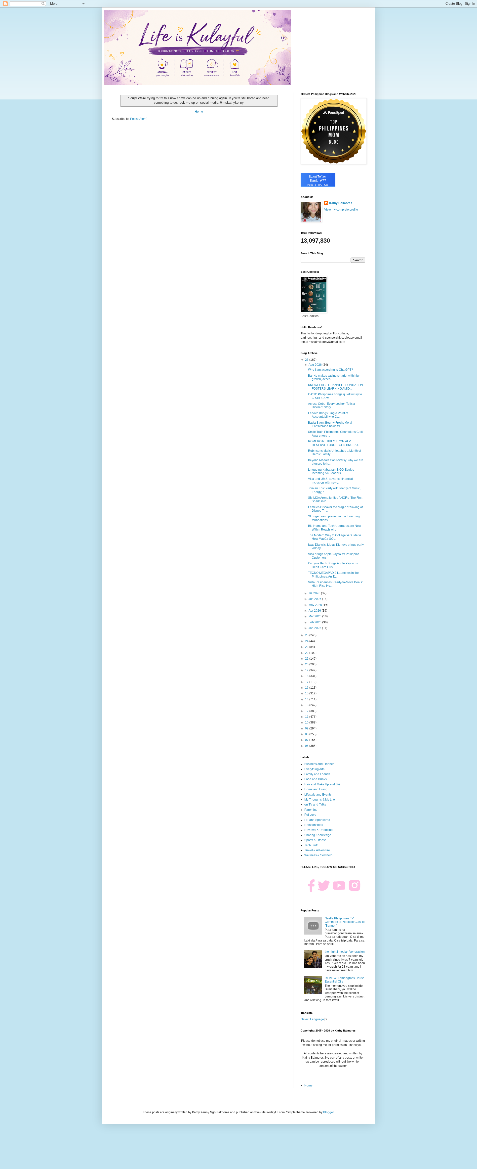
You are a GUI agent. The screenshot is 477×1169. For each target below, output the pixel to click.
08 (307, 734)
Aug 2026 (315, 364)
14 (307, 699)
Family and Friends (317, 774)
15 (307, 693)
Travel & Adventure (317, 850)
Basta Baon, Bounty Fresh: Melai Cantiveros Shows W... (330, 424)
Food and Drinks (315, 779)
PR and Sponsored (317, 820)
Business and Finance (319, 764)
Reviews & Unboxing (318, 830)
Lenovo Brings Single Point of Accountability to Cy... (328, 414)
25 (307, 635)
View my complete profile (341, 209)
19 (307, 670)
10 (307, 722)
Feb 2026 (315, 622)
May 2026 (316, 605)
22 (307, 653)
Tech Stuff (311, 845)
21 (307, 658)
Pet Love (310, 814)
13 (307, 705)
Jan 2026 (315, 628)
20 (307, 664)
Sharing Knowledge (317, 835)
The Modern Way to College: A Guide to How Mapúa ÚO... (334, 537)
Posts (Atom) (138, 119)
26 (307, 359)
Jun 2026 (315, 599)
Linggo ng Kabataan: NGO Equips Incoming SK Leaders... (331, 471)
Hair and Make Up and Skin (323, 784)
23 (307, 647)
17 (307, 682)
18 (307, 676)
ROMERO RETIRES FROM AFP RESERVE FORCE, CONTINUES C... (335, 443)
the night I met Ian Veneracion (345, 951)
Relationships (313, 825)
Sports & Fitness (315, 840)
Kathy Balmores (340, 203)
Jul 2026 (315, 593)
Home (199, 111)
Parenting (311, 809)
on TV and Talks (315, 804)
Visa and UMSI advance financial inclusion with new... (330, 480)
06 (307, 746)
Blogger (328, 1112)
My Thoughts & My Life (319, 799)
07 (307, 740)
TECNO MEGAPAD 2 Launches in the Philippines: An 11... (333, 574)
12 (307, 711)
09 (307, 728)
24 (307, 641)
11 (307, 717)
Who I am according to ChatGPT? (330, 369)
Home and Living (315, 789)
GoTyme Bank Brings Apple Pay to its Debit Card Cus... (333, 565)
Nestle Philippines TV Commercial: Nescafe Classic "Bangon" (344, 922)
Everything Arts (314, 769)
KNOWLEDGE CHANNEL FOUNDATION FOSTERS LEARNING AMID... (335, 386)
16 (307, 687)
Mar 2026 (315, 616)
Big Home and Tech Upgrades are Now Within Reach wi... (334, 527)
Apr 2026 (315, 610)
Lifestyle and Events (317, 794)
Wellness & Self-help (318, 855)
